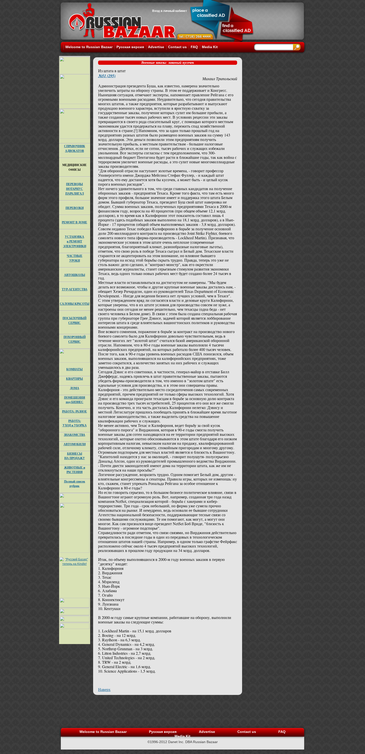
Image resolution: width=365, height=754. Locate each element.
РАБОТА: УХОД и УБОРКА (75, 423)
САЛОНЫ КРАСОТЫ (74, 304)
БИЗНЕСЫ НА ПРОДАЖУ (74, 455)
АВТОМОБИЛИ (75, 444)
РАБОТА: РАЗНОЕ (74, 411)
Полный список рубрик (74, 483)
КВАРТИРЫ (74, 379)
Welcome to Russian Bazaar (88, 47)
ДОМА (74, 388)
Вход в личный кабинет (169, 11)
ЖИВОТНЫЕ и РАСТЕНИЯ (74, 469)
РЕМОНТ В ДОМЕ (74, 222)
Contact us (177, 47)
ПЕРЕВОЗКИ (75, 208)
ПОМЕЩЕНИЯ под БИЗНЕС (74, 399)
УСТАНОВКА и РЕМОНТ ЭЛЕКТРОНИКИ (74, 241)
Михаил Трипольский (219, 78)
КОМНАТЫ (74, 369)
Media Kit (210, 47)
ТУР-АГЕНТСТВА (74, 289)
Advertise (156, 47)
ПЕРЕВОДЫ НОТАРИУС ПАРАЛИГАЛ (74, 189)
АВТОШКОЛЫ (74, 275)
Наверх (104, 689)
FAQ (194, 47)
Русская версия (130, 47)
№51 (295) (106, 75)
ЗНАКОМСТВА (74, 435)
